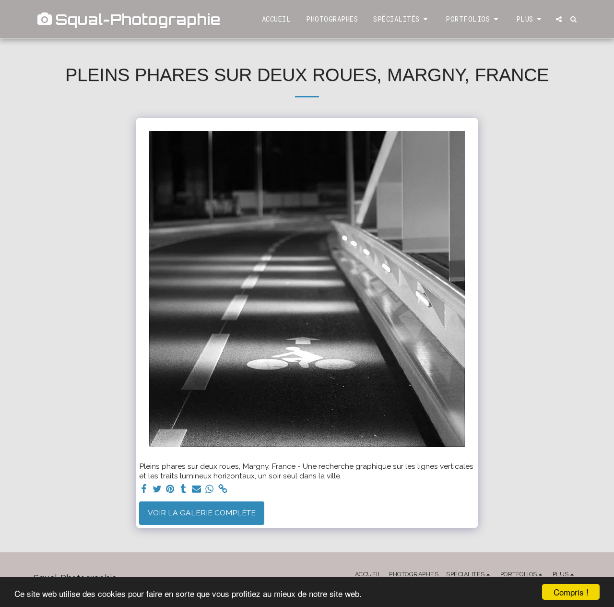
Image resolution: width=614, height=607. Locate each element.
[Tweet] (157, 489)
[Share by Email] (196, 489)
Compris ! (571, 592)
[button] (401, 19)
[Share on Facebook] (144, 489)
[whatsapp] (209, 489)
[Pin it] (170, 489)
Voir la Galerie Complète (202, 512)
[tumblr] (183, 489)
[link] (223, 489)
